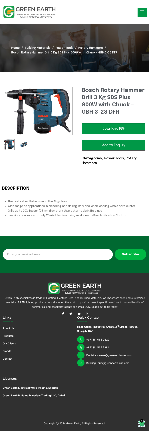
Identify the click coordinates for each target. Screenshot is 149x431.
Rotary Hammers (90, 47)
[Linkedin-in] (87, 314)
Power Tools (64, 47)
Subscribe (130, 254)
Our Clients (9, 343)
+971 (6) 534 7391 (97, 347)
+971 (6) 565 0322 (97, 339)
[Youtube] (79, 314)
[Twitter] (71, 314)
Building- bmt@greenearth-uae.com (107, 362)
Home (15, 47)
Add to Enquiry (113, 145)
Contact (7, 358)
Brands (7, 351)
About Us (8, 328)
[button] (113, 128)
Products (8, 335)
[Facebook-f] (63, 314)
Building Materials (38, 47)
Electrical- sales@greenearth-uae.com (109, 355)
